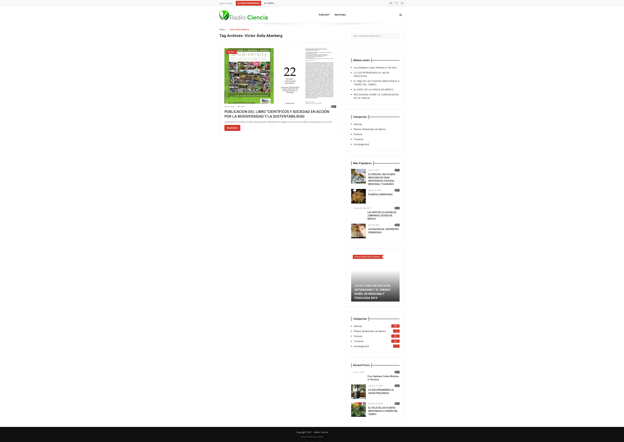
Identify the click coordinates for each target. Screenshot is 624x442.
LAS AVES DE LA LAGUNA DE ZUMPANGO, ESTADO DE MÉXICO (381, 215)
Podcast (324, 14)
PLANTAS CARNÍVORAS (380, 194)
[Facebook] (396, 3)
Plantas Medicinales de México (370, 129)
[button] (353, 277)
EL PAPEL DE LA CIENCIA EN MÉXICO (283, 3)
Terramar (359, 139)
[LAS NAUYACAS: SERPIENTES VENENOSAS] (358, 231)
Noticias (340, 14)
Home (222, 29)
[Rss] (402, 3)
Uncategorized (361, 144)
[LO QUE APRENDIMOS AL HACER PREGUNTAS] (358, 391)
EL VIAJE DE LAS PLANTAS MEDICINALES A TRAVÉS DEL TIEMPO (383, 411)
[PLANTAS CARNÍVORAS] (358, 196)
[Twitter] (390, 3)
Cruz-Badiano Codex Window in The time (375, 67)
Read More (232, 128)
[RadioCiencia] (243, 14)
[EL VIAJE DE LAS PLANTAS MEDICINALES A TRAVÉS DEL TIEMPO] (358, 409)
